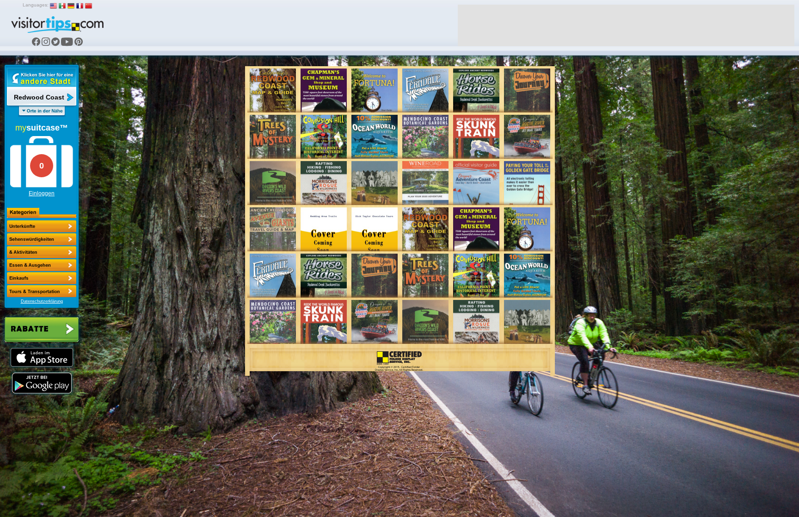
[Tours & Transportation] (41, 278)
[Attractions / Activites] (41, 239)
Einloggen (42, 193)
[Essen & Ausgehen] (41, 252)
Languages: (36, 4)
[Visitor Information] (41, 291)
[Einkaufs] (41, 265)
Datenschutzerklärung (42, 301)
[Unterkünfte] (41, 226)
